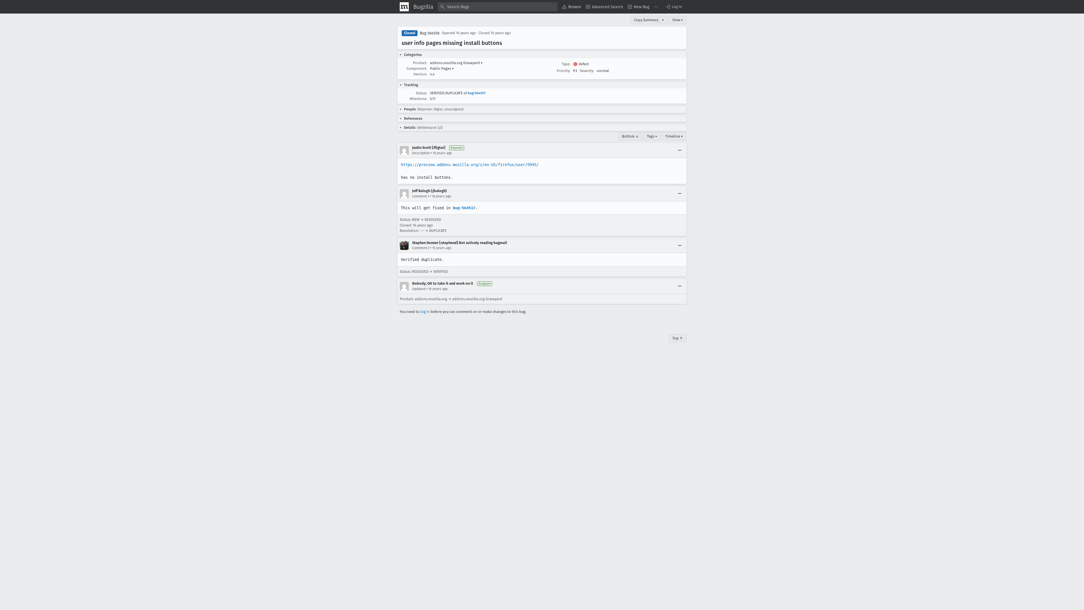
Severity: (587, 71)
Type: (566, 64)
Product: (420, 63)
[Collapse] (679, 150)
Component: (416, 68)
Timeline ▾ (674, 136)
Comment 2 (420, 248)
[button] (673, 6)
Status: (421, 93)
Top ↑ (677, 338)
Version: (420, 74)
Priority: (563, 71)
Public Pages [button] (442, 68)
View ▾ (677, 20)
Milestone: (418, 99)
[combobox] (498, 6)
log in (425, 312)
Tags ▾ (652, 136)
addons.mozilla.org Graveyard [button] (456, 63)
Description (421, 153)
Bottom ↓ (630, 136)
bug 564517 (477, 93)
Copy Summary (646, 20)
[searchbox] (498, 6)
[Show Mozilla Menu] (404, 6)
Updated (418, 289)
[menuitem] (571, 6)
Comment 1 (420, 196)
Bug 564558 (430, 33)
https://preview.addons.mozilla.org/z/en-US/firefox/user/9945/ (470, 164)
